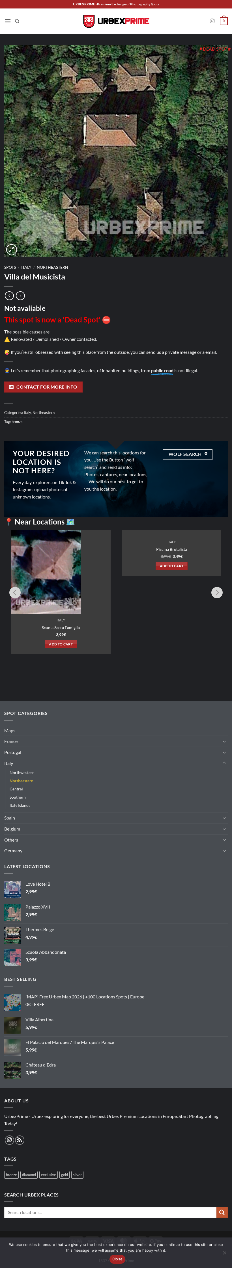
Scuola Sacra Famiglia (61, 627)
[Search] (17, 21)
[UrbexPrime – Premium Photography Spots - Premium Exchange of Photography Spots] (116, 21)
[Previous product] (20, 295)
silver (77, 1174)
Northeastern (52, 267)
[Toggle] (224, 741)
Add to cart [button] (61, 644)
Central (16, 788)
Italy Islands (20, 805)
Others (11, 839)
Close (117, 1259)
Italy (26, 267)
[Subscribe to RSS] (19, 1140)
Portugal (12, 752)
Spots (10, 267)
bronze (17, 421)
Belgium (12, 828)
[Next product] (9, 295)
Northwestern (22, 772)
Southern (18, 797)
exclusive (48, 1174)
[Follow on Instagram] (212, 21)
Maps (9, 730)
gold (64, 1174)
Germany (13, 850)
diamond (29, 1174)
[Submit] (222, 1212)
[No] (224, 1254)
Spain (9, 817)
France (11, 741)
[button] (7, 21)
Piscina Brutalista (171, 627)
